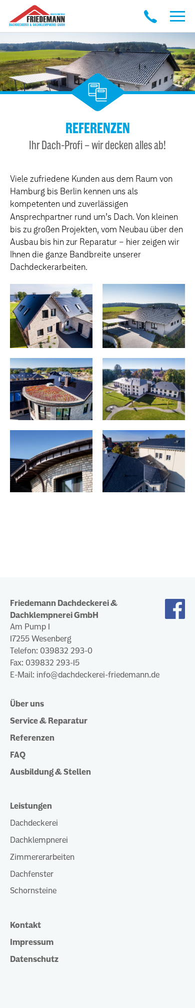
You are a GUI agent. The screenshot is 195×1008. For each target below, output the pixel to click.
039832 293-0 (66, 650)
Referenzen (32, 738)
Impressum (32, 942)
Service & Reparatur (49, 721)
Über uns (27, 704)
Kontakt (25, 925)
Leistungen (31, 806)
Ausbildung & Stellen (50, 772)
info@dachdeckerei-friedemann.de (98, 674)
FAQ (18, 755)
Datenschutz (34, 959)
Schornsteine (33, 890)
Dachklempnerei (39, 840)
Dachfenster (32, 874)
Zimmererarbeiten (42, 857)
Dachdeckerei (34, 823)
